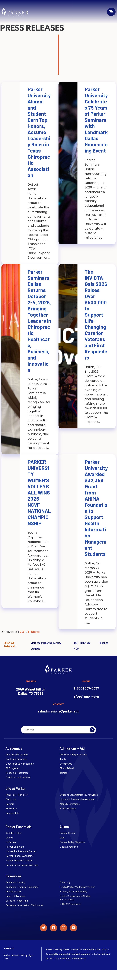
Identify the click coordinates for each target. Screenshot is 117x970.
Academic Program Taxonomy (22, 886)
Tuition (63, 772)
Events (104, 642)
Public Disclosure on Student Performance (75, 897)
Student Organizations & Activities (79, 794)
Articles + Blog (13, 832)
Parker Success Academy (19, 855)
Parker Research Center (19, 860)
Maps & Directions (70, 803)
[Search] (92, 729)
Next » (35, 631)
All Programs (13, 768)
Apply (63, 759)
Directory (65, 882)
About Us (11, 799)
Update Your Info (69, 846)
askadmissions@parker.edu (58, 711)
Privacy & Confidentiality (73, 891)
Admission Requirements (73, 754)
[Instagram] (63, 927)
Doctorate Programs (17, 754)
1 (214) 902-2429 (86, 697)
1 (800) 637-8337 (86, 688)
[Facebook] (53, 927)
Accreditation (13, 891)
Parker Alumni (67, 832)
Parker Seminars (15, 846)
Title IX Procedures (70, 904)
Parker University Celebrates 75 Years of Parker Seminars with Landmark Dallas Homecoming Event (96, 120)
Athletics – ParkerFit (17, 794)
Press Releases (68, 808)
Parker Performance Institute (22, 864)
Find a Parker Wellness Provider (77, 886)
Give (62, 837)
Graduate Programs (16, 759)
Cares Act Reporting (17, 900)
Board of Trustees (15, 896)
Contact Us (66, 763)
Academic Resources (17, 772)
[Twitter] (43, 927)
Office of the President (18, 777)
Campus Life (12, 812)
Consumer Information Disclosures (24, 905)
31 (29, 631)
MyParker (11, 842)
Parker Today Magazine (72, 842)
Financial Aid (67, 768)
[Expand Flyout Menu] (111, 11)
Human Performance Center (21, 851)
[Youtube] (73, 927)
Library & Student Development (77, 799)
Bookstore (11, 808)
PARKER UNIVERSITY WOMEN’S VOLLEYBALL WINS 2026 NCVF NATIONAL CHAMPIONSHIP (39, 492)
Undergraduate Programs (20, 763)
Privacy (9, 948)
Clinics (9, 837)
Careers (10, 803)
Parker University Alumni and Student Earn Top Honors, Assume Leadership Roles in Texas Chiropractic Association (39, 132)
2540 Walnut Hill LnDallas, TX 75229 (30, 691)
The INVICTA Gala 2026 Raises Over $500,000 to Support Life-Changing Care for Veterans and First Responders (96, 315)
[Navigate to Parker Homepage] (15, 11)
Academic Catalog (15, 882)
